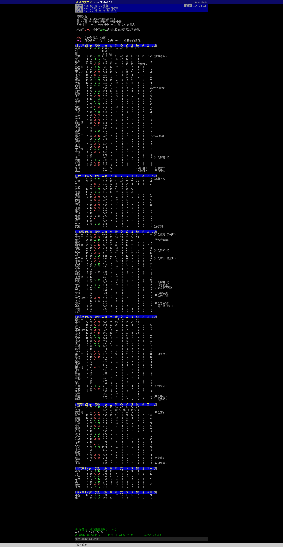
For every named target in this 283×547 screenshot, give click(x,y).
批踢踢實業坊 (84, 2)
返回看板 (81, 544)
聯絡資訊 (197, 2)
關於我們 (204, 2)
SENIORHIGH (104, 2)
